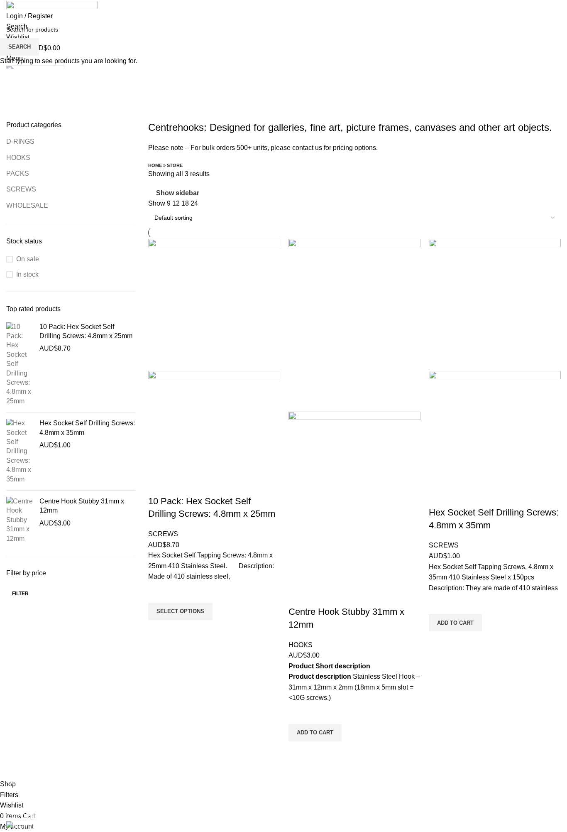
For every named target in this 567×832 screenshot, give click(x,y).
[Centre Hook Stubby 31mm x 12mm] (19, 520)
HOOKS (18, 157)
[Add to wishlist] (158, 592)
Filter (20, 593)
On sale (27, 259)
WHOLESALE (27, 205)
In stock (27, 274)
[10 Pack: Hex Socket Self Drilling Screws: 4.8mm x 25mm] (19, 364)
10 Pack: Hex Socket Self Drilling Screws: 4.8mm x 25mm (85, 331)
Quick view (158, 630)
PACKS (17, 173)
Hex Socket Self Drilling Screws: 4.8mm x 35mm (87, 428)
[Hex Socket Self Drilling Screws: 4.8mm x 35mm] (19, 451)
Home (155, 165)
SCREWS (21, 189)
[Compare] (158, 484)
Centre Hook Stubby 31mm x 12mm (81, 506)
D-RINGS (20, 141)
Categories (23, 115)
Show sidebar (177, 193)
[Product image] (214, 421)
